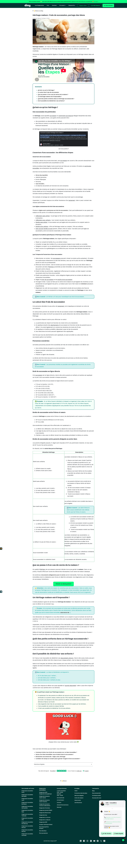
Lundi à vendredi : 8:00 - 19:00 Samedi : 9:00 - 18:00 (61, 793)
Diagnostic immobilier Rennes (27, 826)
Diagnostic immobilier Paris (27, 791)
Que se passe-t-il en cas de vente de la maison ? (53, 94)
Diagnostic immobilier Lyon (27, 799)
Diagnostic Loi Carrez (44, 817)
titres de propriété (42, 175)
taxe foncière (40, 184)
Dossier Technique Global (45, 824)
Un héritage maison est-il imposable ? (50, 96)
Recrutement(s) (96, 793)
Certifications (78, 802)
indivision (84, 284)
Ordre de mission (79, 798)
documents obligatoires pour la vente (53, 575)
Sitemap (59, 807)
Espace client (83, 5)
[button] (124, 801)
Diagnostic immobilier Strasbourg (27, 822)
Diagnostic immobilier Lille (27, 819)
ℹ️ (1, 591)
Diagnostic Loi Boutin (44, 819)
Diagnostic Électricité (45, 812)
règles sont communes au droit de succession (53, 210)
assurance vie (64, 612)
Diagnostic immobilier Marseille (27, 795)
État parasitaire (43, 833)
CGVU (76, 790)
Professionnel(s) (96, 795)
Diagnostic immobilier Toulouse (27, 815)
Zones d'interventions (62, 805)
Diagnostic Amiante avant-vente (44, 797)
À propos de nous (96, 798)
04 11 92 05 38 (60, 797)
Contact (59, 802)
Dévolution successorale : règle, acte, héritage (50, 756)
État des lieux (42, 830)
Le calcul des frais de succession (48, 92)
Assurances (78, 800)
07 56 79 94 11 (60, 800)
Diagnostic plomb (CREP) (45, 810)
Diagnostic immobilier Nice (27, 811)
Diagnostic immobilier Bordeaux (27, 803)
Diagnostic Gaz (43, 815)
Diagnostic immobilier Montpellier (27, 807)
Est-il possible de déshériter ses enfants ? (51, 101)
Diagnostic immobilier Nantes (27, 830)
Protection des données (81, 793)
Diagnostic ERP (43, 822)
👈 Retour (64, 781)
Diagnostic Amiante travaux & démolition (44, 804)
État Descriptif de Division (44, 827)
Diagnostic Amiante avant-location (44, 801)
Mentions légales (79, 795)
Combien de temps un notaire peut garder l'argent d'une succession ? (58, 758)
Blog (93, 790)
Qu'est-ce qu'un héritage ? (46, 90)
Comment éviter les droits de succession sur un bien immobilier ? (56, 752)
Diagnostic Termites (44, 808)
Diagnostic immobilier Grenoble (27, 834)
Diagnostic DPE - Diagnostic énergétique (45, 793)
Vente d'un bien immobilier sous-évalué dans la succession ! (55, 754)
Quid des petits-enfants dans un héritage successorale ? (56, 99)
